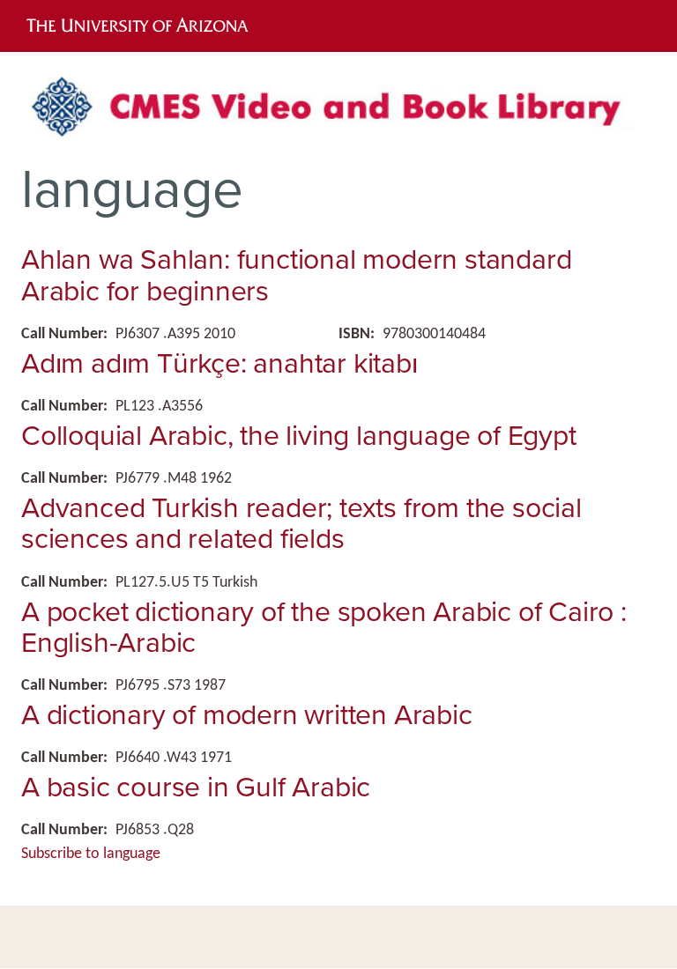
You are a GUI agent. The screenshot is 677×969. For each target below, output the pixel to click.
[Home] (338, 113)
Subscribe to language (90, 854)
